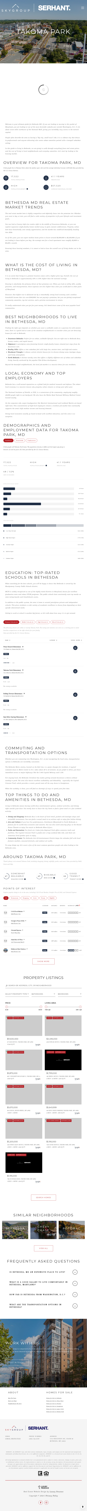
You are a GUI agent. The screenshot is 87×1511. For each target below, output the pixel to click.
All (6, 898)
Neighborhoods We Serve (15, 1403)
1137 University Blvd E (17, 942)
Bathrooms (37, 994)
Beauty (44, 898)
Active (36, 898)
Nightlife (53, 898)
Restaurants (15, 898)
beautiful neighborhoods (23, 364)
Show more (43, 961)
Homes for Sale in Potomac (53, 1403)
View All (43, 1248)
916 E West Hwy (15, 933)
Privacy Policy (52, 1496)
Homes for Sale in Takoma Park (55, 1411)
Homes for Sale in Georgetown (54, 1406)
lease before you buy (24, 240)
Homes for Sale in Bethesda (54, 1398)
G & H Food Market (17, 911)
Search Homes (43, 1198)
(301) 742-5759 (34, 1439)
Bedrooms (63, 994)
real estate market (15, 213)
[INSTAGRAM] (46, 1502)
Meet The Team (12, 1398)
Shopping (26, 898)
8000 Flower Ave (16, 914)
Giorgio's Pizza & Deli (17, 921)
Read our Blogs (12, 1401)
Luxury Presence (56, 1492)
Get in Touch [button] (17, 1362)
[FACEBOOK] (41, 1502)
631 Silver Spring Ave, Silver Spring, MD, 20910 (15, 719)
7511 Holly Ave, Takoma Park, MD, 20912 (13, 672)
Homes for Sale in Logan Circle (55, 1409)
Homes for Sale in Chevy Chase (54, 1401)
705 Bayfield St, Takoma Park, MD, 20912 (13, 696)
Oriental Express (16, 930)
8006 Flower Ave (16, 923)
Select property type (16, 994)
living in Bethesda (24, 148)
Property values (73, 227)
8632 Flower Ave (16, 951)
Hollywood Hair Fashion (18, 949)
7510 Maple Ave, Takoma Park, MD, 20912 (13, 649)
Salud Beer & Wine (17, 939)
